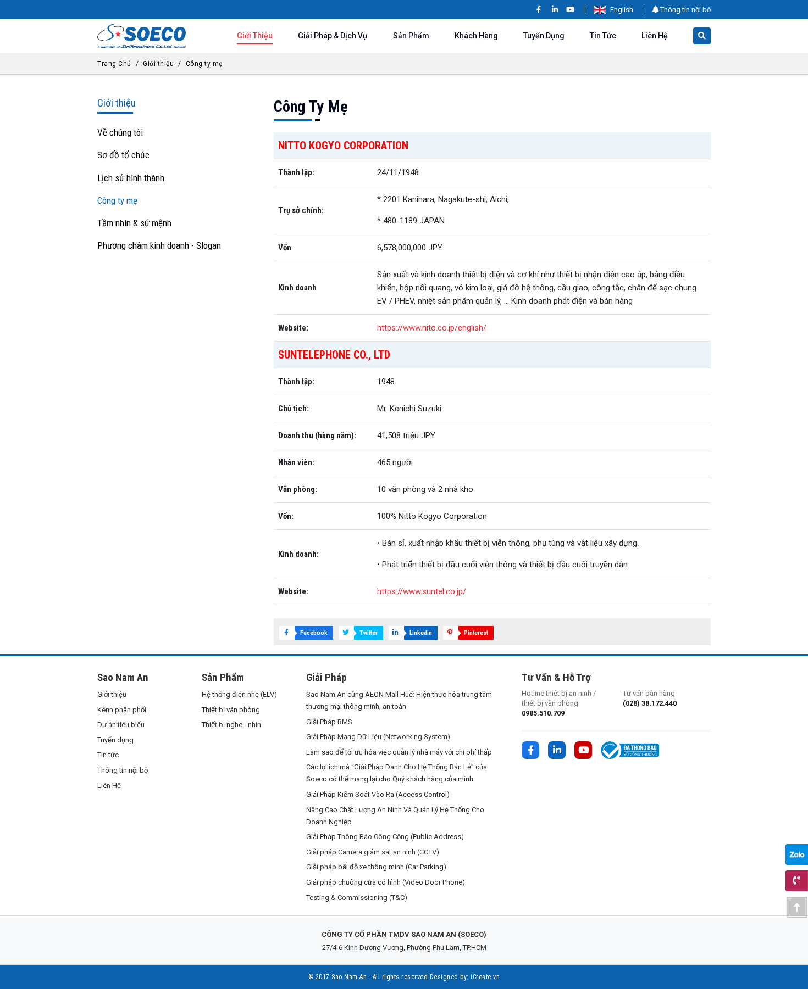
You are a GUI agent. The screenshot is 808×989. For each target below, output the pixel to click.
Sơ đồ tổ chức (123, 154)
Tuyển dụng (544, 35)
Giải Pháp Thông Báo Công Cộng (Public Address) (385, 836)
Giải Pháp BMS (329, 722)
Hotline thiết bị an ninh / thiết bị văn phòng (559, 703)
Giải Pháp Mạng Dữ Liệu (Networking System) (378, 737)
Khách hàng (476, 35)
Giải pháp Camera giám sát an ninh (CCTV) (372, 852)
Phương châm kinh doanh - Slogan (159, 245)
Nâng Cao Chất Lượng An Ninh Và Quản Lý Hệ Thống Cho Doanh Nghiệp (395, 816)
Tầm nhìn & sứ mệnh (134, 222)
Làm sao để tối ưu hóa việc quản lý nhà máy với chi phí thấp (399, 752)
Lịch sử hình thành (130, 177)
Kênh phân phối (121, 710)
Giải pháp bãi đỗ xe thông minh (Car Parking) (376, 867)
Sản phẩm (411, 35)
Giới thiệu (255, 35)
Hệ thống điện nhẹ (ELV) (239, 694)
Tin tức (603, 35)
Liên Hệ (654, 35)
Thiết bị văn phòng (231, 710)
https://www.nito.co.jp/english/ (431, 328)
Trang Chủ (114, 64)
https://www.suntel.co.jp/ (421, 591)
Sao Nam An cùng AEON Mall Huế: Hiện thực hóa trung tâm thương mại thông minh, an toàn (399, 700)
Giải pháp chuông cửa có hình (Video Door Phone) (385, 882)
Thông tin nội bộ (684, 9)
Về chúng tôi (120, 132)
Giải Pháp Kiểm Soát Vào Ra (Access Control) (378, 794)
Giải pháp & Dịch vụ (332, 35)
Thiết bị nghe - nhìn (231, 724)
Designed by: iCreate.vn (465, 977)
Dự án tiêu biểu (121, 724)
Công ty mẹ (204, 64)
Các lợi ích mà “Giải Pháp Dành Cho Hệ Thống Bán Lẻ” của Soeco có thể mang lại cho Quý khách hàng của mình (396, 773)
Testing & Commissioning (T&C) (356, 897)
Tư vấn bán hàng (650, 698)
